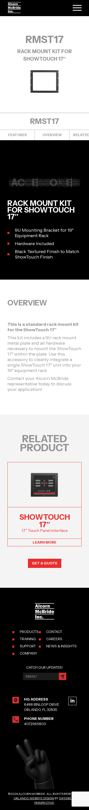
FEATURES (17, 135)
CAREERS (54, 639)
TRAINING (28, 639)
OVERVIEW (52, 135)
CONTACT (54, 631)
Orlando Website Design (34, 798)
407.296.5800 (35, 724)
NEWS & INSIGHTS (61, 646)
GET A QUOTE (44, 563)
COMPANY (28, 653)
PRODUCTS (29, 631)
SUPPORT (28, 646)
